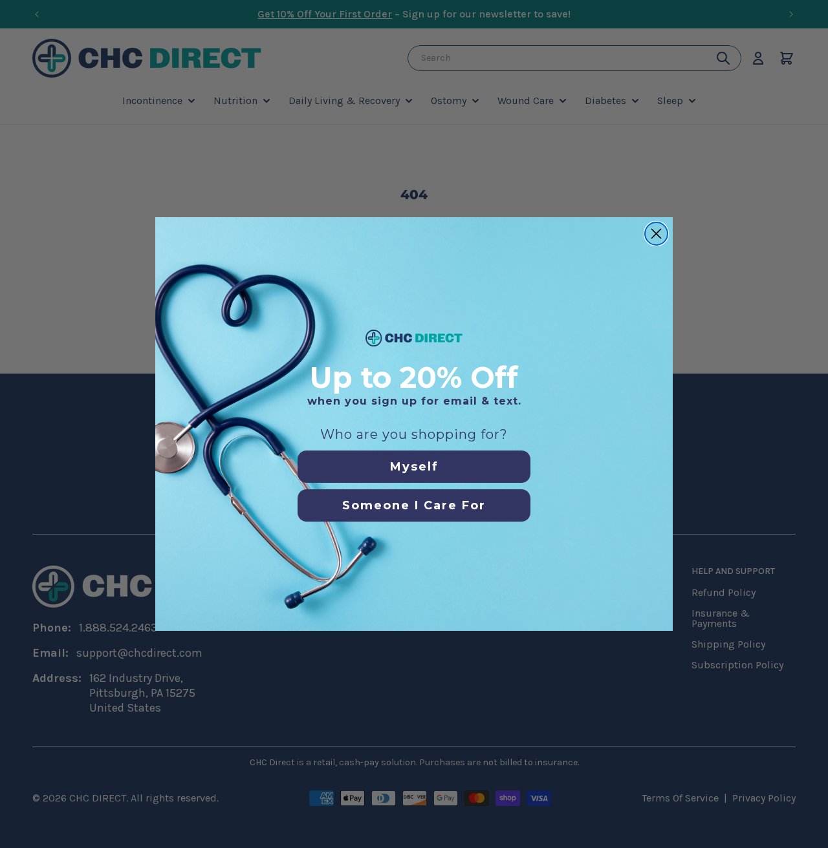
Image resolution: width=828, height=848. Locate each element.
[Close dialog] (656, 233)
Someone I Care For (414, 505)
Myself (414, 467)
